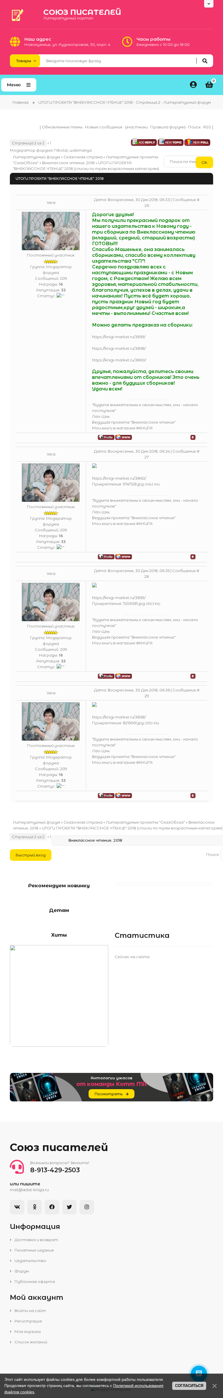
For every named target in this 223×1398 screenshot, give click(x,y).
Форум (21, 1271)
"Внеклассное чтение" (153, 422)
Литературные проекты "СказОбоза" (145, 822)
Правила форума (168, 127)
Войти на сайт (30, 1310)
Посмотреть (108, 1093)
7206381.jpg (134, 603)
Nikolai (61, 150)
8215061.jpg (133, 722)
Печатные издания (34, 1250)
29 (147, 695)
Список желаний (30, 1342)
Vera (51, 202)
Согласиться (189, 1385)
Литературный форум (36, 157)
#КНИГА (144, 428)
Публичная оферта (34, 1281)
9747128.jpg (133, 484)
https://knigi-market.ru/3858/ (119, 348)
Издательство (30, 1260)
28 (146, 576)
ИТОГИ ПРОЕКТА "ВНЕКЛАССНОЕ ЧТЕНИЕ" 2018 (89, 828)
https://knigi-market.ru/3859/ (118, 336)
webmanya (80, 150)
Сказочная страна (83, 157)
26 (147, 205)
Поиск (194, 127)
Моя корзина (27, 1331)
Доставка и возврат (36, 1239)
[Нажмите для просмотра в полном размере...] (94, 466)
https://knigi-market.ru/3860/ (119, 360)
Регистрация (28, 1321)
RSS (207, 127)
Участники (136, 127)
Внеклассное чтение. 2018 (68, 162)
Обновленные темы (62, 127)
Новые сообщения (103, 127)
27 (147, 457)
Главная (20, 102)
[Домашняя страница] (123, 437)
